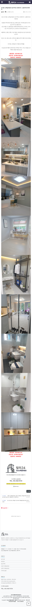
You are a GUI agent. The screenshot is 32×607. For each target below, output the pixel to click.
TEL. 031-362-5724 (7, 588)
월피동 (24, 548)
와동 (18, 548)
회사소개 (28, 600)
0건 (7, 11)
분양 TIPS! (3, 563)
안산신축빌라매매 (4, 550)
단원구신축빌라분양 (5, 566)
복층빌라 (3, 548)
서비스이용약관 (20, 601)
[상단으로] (29, 604)
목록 (29, 491)
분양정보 (3, 561)
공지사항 (3, 559)
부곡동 (21, 548)
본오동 (9, 548)
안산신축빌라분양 (12, 550)
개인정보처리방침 (12, 601)
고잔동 (15, 548)
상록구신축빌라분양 (5, 568)
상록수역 (18, 550)
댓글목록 (4, 508)
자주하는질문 (3, 570)
